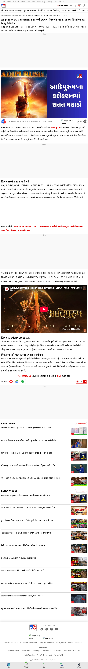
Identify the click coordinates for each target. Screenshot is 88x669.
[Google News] (17, 381)
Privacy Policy (61, 642)
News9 (9, 1)
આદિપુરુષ (55, 127)
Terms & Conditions (74, 642)
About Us (18, 642)
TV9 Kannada (46, 650)
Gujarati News (6, 15)
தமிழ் (43, 1)
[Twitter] (46, 629)
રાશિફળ (49, 10)
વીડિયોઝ (33, 10)
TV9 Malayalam (29, 655)
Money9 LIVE (58, 655)
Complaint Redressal (46, 642)
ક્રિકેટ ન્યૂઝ (18, 10)
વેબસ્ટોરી (82, 10)
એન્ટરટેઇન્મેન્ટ (25, 376)
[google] (68, 121)
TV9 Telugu (36, 650)
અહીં (59, 376)
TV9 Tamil (76, 650)
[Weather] (71, 5)
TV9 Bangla (57, 650)
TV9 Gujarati (11, 122)
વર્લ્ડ (69, 10)
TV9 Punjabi (67, 650)
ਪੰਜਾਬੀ (38, 1)
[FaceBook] (41, 629)
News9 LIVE (47, 655)
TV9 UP (39, 655)
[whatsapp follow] (23, 381)
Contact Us (8, 642)
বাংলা (33, 1)
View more (80, 423)
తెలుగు (23, 1)
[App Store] (50, 639)
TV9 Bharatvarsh (13, 650)
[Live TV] (78, 5)
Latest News (8, 423)
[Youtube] (11, 381)
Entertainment (17, 15)
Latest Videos (9, 491)
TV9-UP (61, 1)
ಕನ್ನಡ (16, 1)
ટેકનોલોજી (56, 10)
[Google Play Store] (36, 637)
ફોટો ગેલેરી (41, 10)
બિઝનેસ (74, 10)
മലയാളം (49, 1)
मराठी (28, 1)
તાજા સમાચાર (9, 10)
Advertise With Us (30, 642)
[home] (2, 10)
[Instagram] (51, 629)
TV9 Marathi (25, 650)
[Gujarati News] (3, 6)
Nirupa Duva (26, 122)
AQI (74, 5)
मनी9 (55, 1)
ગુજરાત (26, 10)
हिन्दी (3, 1)
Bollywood (28, 15)
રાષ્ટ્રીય (64, 10)
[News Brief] (62, 6)
